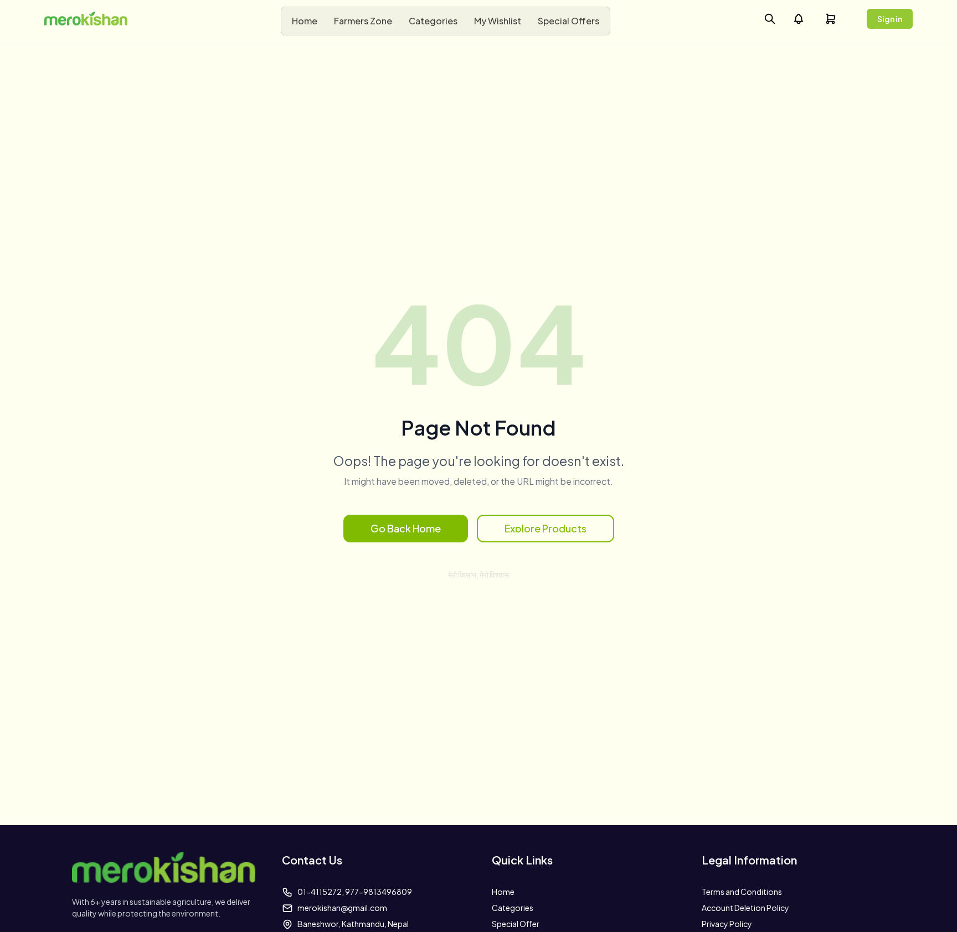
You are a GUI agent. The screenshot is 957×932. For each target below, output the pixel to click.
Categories (512, 908)
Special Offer (515, 924)
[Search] (770, 19)
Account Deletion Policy (745, 908)
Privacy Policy (727, 924)
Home (503, 892)
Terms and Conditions (742, 892)
